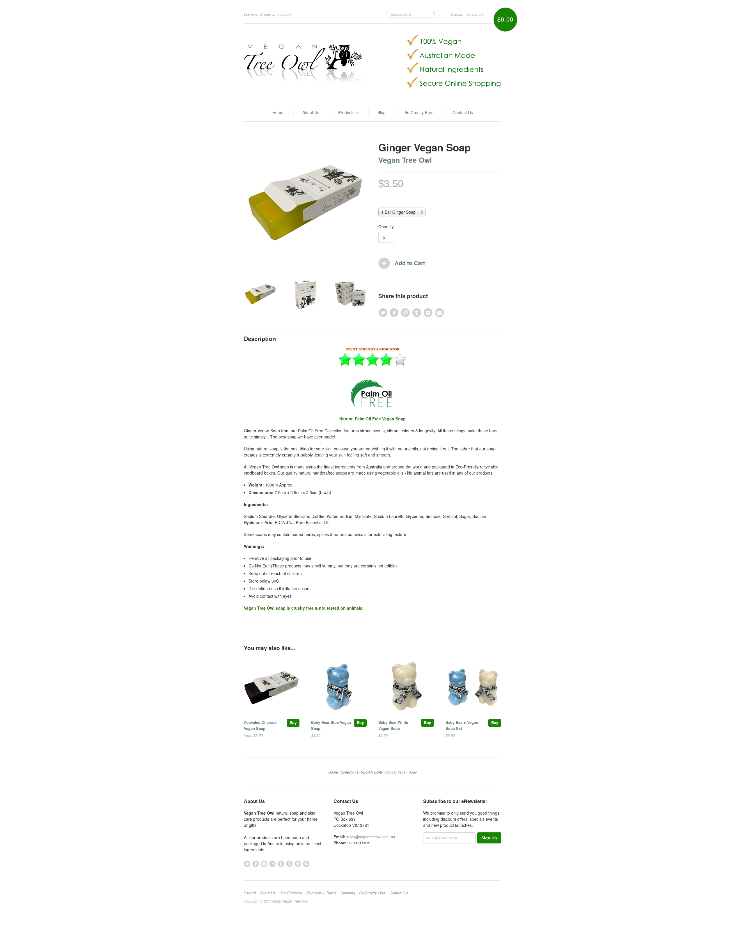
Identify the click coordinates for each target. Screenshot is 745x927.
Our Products (291, 893)
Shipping (347, 893)
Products (347, 112)
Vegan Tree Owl (405, 160)
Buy (293, 722)
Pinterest (289, 863)
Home (277, 112)
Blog (381, 112)
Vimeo (298, 863)
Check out (475, 14)
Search (250, 893)
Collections (349, 771)
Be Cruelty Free (419, 112)
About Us (310, 112)
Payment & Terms (321, 893)
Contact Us (463, 112)
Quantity (386, 226)
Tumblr (281, 863)
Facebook (255, 863)
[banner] (372, 63)
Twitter (247, 863)
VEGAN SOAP (372, 771)
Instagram (264, 863)
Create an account (275, 14)
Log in (249, 14)
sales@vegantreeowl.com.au (370, 836)
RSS (306, 863)
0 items (457, 14)
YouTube (272, 863)
